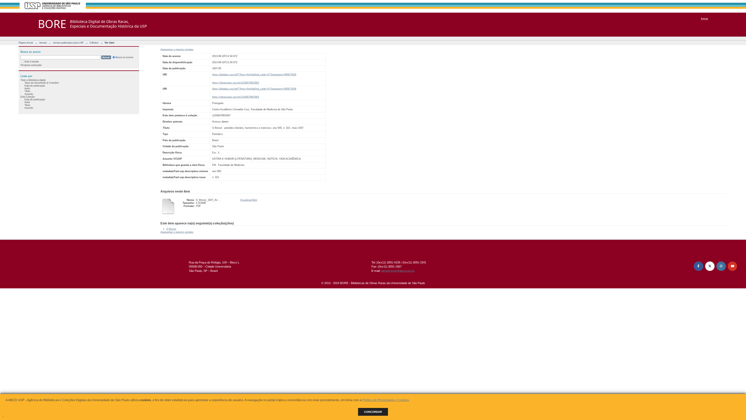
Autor (27, 88)
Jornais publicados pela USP (68, 42)
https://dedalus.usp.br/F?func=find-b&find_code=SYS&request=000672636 (254, 74)
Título (27, 91)
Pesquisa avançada (31, 65)
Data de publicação (34, 85)
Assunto (28, 94)
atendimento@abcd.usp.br (398, 270)
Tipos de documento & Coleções (41, 82)
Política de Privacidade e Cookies (385, 400)
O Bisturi (94, 42)
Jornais (43, 42)
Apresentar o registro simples (176, 49)
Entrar (704, 18)
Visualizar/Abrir (248, 200)
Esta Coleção (32, 61)
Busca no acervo (124, 57)
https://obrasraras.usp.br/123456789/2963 (235, 82)
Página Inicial (26, 42)
